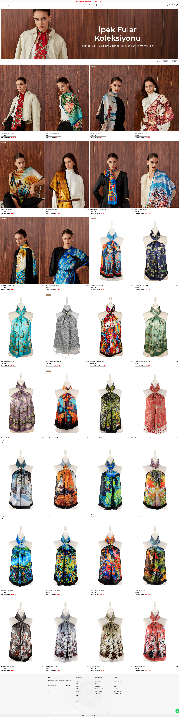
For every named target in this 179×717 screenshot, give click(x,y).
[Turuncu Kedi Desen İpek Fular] (112, 250)
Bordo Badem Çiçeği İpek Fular (7, 133)
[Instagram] (54, 692)
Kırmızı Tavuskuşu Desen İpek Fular (97, 590)
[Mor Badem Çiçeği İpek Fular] (22, 402)
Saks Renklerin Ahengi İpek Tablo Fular (98, 209)
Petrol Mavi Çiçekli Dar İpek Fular (52, 133)
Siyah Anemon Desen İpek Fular (7, 666)
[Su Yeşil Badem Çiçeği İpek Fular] (22, 326)
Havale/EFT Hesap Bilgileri (118, 693)
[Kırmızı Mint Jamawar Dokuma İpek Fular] (156, 402)
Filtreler (165, 61)
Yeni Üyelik (78, 699)
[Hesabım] (174, 5)
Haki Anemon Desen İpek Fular (96, 666)
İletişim (77, 704)
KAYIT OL (68, 685)
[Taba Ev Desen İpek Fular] (156, 555)
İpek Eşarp (78, 683)
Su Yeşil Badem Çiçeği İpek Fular (7, 361)
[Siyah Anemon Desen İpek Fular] (22, 631)
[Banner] (89, 34)
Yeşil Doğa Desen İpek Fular (96, 514)
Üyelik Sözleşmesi (98, 683)
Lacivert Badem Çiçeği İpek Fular (141, 285)
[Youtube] (52, 692)
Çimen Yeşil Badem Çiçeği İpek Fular (142, 361)
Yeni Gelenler (116, 686)
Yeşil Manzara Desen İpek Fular (7, 590)
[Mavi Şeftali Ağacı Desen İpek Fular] (156, 174)
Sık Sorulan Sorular (98, 693)
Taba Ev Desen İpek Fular (140, 590)
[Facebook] (49, 692)
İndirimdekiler (116, 688)
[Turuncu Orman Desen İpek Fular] (22, 174)
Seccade (77, 691)
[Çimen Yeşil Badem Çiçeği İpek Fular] (156, 326)
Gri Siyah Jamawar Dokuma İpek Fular (53, 361)
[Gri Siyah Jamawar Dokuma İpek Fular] (67, 326)
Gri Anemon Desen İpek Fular (52, 666)
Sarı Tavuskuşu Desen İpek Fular (7, 285)
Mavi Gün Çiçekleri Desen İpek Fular (53, 590)
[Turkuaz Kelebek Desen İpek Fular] (67, 402)
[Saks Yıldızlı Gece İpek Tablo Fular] (67, 250)
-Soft (82, 715)
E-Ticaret (85, 715)
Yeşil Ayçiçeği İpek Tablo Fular (96, 438)
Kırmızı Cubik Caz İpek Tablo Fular (97, 361)
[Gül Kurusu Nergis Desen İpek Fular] (156, 98)
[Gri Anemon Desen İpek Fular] (67, 631)
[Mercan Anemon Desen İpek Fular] (156, 631)
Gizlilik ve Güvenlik (98, 691)
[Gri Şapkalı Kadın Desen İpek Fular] (22, 479)
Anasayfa (2, 8)
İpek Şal (77, 681)
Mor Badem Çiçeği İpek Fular (7, 438)
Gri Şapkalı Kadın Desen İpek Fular (8, 514)
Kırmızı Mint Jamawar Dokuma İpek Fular (143, 438)
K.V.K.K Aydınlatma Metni (118, 691)
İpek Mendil (78, 688)
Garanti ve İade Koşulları (99, 688)
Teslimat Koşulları (98, 681)
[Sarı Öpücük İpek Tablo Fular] (67, 174)
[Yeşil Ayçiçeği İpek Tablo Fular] (112, 402)
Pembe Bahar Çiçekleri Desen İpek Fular (143, 514)
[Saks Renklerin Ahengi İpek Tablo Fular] (112, 174)
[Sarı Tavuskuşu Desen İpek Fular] (22, 250)
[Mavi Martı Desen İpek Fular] (112, 98)
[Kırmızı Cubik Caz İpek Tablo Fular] (112, 326)
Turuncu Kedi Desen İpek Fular (96, 285)
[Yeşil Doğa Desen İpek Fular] (112, 479)
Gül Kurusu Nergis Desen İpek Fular (142, 133)
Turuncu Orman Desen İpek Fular (7, 209)
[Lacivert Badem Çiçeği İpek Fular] (156, 250)
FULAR (6, 8)
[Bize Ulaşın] (167, 5)
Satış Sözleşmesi (98, 686)
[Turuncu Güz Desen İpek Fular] (67, 479)
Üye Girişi (78, 701)
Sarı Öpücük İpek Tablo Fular (51, 209)
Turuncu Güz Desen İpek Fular (52, 514)
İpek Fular (78, 686)
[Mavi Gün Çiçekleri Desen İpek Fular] (67, 555)
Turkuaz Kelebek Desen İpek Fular (52, 438)
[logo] (89, 5)
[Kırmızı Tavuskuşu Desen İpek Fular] (112, 555)
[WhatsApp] (57, 692)
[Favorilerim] (172, 5)
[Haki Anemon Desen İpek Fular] (112, 631)
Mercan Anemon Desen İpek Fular (142, 666)
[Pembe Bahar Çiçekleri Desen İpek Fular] (156, 479)
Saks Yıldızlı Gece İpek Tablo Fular (53, 285)
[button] (1, 98)
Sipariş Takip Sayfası (117, 681)
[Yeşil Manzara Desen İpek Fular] (22, 555)
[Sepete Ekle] (43, 130)
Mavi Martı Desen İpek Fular (96, 133)
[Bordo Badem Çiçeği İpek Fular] (22, 98)
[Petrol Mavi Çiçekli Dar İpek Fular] (67, 98)
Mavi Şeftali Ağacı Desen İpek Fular (142, 209)
